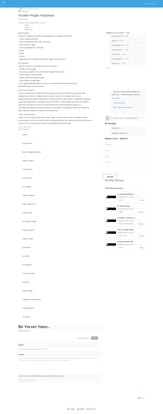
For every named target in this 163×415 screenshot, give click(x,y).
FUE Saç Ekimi (27, 169)
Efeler (121, 236)
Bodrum (122, 224)
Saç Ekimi (25, 282)
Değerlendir (28, 29)
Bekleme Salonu (118, 133)
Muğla (121, 212)
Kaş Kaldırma (27, 265)
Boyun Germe (27, 143)
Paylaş (26, 25)
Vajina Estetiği (27, 291)
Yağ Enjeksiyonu (28, 308)
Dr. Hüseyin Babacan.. (126, 194)
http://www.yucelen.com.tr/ (123, 107)
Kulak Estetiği (27, 213)
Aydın (121, 200)
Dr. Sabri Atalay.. (124, 206)
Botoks (25, 135)
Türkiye (127, 224)
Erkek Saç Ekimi (27, 161)
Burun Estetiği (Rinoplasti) (31, 152)
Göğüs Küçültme (28, 195)
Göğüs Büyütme (28, 230)
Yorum (21, 354)
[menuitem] (71, 409)
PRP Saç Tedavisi (28, 273)
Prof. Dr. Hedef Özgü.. (126, 230)
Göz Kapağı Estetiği (29, 221)
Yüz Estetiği (26, 187)
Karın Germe (26, 178)
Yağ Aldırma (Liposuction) (31, 299)
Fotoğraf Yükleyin (84, 338)
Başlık (21, 345)
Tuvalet (115, 128)
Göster (108, 68)
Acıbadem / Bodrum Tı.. (127, 218)
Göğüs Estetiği (27, 239)
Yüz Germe (26, 317)
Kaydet (26, 27)
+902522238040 (119, 103)
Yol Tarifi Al (116, 98)
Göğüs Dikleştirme (29, 204)
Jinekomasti (26, 247)
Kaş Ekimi (25, 256)
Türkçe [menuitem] (72, 409)
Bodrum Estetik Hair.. (126, 242)
